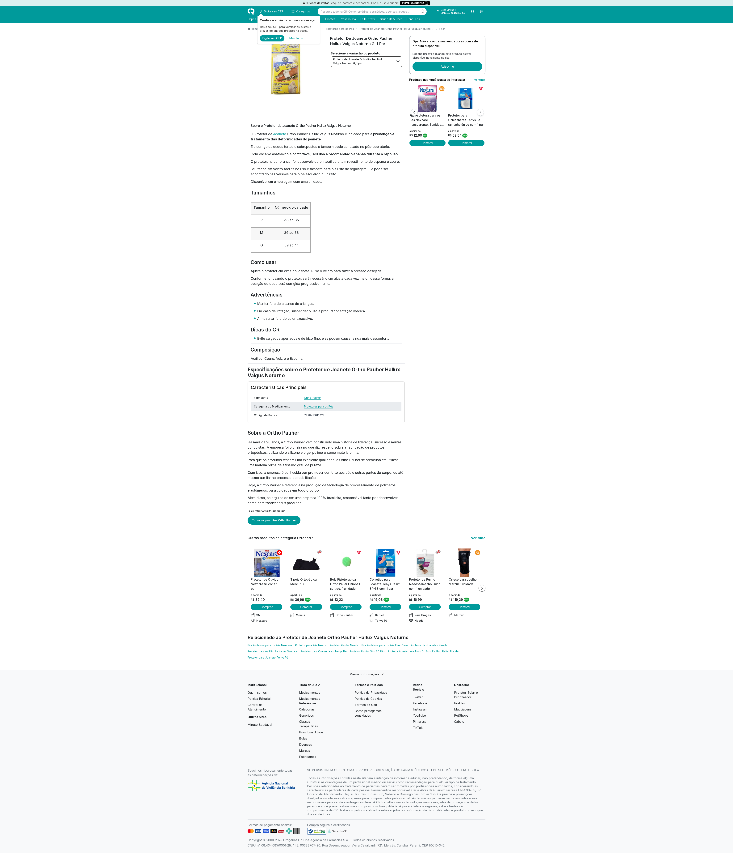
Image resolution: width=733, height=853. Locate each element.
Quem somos (257, 692)
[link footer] (316, 831)
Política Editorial (259, 699)
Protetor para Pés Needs (311, 645)
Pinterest (419, 721)
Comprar (427, 143)
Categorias (306, 709)
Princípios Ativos (311, 732)
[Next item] (482, 588)
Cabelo (459, 721)
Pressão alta (348, 19)
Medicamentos (309, 692)
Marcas (304, 751)
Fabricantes (307, 757)
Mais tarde (296, 38)
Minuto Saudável (260, 725)
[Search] (423, 11)
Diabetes (329, 19)
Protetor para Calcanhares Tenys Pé (324, 651)
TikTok (418, 728)
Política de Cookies (368, 699)
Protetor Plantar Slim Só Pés (367, 651)
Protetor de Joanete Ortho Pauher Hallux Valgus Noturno (395, 28)
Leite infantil (367, 19)
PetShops (461, 715)
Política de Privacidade (371, 692)
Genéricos (413, 19)
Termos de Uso (366, 705)
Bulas (303, 738)
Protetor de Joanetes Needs (429, 645)
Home (254, 28)
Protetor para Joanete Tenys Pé (268, 657)
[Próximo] (480, 112)
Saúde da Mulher (391, 19)
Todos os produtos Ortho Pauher (274, 520)
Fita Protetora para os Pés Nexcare (270, 645)
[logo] (251, 11)
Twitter (418, 697)
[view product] (427, 98)
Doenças (305, 744)
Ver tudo (479, 79)
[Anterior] (414, 112)
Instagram (420, 709)
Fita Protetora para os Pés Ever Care (385, 645)
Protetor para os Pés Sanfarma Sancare (273, 651)
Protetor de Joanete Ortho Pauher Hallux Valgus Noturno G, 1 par (359, 61)
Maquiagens (462, 709)
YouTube (419, 715)
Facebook (420, 703)
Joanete (279, 134)
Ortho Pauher (312, 397)
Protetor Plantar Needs (344, 645)
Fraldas (459, 703)
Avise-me (447, 66)
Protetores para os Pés (339, 28)
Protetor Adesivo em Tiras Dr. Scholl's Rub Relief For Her (423, 651)
